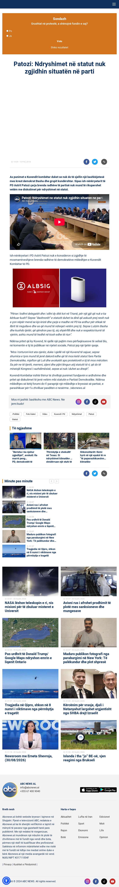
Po (10, 31)
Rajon (64, 830)
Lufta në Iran (85, 817)
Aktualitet (66, 817)
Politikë (65, 824)
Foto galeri (30, 414)
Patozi (91, 414)
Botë (63, 837)
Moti (101, 824)
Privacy (8, 864)
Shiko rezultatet (59, 47)
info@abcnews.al (29, 787)
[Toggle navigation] (114, 4)
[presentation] (52, 481)
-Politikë (15, 414)
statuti (15, 419)
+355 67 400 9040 (30, 791)
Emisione (83, 837)
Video (44, 414)
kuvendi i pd (59, 414)
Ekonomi (83, 830)
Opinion (103, 837)
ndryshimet (77, 414)
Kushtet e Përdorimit (24, 864)
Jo (10, 36)
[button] (6, 880)
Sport (81, 824)
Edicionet (104, 817)
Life (101, 830)
